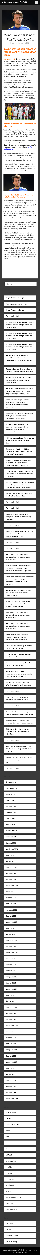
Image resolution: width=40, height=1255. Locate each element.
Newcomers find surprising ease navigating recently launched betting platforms (18, 516)
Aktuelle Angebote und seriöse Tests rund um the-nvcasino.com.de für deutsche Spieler (18, 592)
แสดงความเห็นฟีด (12, 1236)
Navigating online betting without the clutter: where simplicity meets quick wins (19, 759)
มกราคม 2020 (11, 1086)
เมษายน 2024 (10, 819)
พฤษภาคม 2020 (11, 1062)
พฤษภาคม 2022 (11, 922)
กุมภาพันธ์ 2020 (11, 1080)
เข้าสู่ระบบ (9, 1223)
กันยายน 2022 (11, 898)
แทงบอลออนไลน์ (11, 1210)
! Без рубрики (11, 1112)
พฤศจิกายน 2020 (12, 1025)
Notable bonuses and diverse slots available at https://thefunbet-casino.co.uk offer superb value (17, 637)
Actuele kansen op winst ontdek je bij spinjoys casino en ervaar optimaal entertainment (18, 380)
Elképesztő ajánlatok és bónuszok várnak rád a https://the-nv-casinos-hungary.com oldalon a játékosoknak (20, 484)
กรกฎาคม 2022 (11, 910)
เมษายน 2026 (10, 800)
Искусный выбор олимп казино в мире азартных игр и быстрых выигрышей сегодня (19, 748)
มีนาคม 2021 (10, 1001)
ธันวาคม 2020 (11, 1019)
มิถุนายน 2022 (11, 916)
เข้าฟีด (8, 1229)
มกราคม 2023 (11, 873)
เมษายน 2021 (10, 995)
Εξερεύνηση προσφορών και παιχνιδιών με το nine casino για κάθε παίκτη (18, 557)
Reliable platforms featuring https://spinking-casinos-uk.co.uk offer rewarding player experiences (19, 673)
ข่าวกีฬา (9, 1167)
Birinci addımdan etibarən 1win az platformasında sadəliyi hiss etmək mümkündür (17, 731)
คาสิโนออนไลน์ (11, 1185)
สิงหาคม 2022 (11, 904)
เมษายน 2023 (10, 855)
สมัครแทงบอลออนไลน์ (13, 1197)
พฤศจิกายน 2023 (12, 849)
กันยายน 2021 (11, 965)
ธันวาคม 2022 (11, 879)
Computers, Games (12, 1124)
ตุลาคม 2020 (10, 1031)
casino (8, 1118)
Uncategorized (11, 1161)
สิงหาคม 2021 (11, 971)
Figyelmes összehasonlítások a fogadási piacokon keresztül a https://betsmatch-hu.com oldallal (20, 324)
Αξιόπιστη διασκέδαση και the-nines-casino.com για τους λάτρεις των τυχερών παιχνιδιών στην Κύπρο (19, 391)
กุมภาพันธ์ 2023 (11, 867)
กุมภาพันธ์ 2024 (11, 831)
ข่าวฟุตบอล (10, 1179)
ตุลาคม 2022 (10, 892)
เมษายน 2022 (10, 928)
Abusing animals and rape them (16, 304)
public (8, 1143)
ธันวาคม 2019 (11, 1092)
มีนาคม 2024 (10, 825)
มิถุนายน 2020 (11, 1056)
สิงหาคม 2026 (11, 782)
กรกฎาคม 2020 (11, 1050)
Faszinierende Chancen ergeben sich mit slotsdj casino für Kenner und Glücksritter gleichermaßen (19, 415)
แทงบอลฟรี (10, 1203)
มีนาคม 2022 (10, 934)
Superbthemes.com (21, 1252)
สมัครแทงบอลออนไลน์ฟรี (14, 2)
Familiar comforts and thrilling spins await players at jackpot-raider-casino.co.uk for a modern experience (18, 568)
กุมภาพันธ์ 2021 (11, 1007)
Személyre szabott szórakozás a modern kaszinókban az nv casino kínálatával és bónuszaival (19, 473)
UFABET (9, 1155)
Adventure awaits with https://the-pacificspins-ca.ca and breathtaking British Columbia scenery (18, 603)
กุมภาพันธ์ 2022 (11, 940)
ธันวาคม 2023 (11, 843)
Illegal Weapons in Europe (15, 298)
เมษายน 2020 (10, 1068)
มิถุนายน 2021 (11, 983)
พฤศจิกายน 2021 (12, 952)
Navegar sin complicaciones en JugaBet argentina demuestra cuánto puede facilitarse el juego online (19, 533)
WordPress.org (11, 1242)
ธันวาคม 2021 (11, 946)
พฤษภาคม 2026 (11, 794)
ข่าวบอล (9, 1173)
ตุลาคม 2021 (10, 959)
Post (7, 1137)
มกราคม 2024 (11, 837)
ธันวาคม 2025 (11, 806)
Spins (8, 1149)
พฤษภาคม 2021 (11, 989)
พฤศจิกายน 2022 (12, 885)
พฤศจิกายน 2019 (12, 1098)
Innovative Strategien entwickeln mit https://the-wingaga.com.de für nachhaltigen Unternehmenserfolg (18, 462)
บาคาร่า (8, 1191)
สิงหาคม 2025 (11, 812)
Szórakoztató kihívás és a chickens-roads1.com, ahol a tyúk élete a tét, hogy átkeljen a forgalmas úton (19, 451)
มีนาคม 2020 (10, 1074)
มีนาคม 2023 (10, 861)
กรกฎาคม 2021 (11, 977)
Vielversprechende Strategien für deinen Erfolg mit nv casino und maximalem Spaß (20, 440)
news (8, 1130)
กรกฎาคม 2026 (11, 788)
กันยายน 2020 (11, 1038)
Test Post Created (12, 316)
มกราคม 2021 (11, 1013)
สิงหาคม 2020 (11, 1044)
